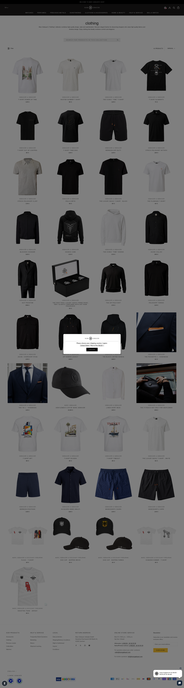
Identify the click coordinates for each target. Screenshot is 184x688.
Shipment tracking (35, 646)
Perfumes (41, 12)
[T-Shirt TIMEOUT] (113, 434)
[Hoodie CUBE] (70, 227)
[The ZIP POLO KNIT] (113, 278)
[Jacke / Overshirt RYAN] (28, 332)
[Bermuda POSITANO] (28, 485)
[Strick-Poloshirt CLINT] (28, 177)
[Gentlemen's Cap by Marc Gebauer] (70, 383)
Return (32, 643)
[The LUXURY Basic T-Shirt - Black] (113, 177)
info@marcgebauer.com (135, 656)
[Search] (174, 8)
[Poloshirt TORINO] (156, 278)
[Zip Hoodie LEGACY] (70, 332)
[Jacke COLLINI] (156, 227)
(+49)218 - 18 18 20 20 (136, 645)
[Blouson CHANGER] (28, 227)
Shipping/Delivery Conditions (61, 640)
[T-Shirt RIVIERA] (70, 434)
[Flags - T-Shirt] (28, 535)
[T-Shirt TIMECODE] (70, 126)
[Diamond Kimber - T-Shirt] (156, 535)
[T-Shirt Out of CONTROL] (28, 126)
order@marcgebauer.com (122, 652)
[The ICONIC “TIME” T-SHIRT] (113, 75)
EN (6, 7)
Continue (92, 349)
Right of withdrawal (58, 643)
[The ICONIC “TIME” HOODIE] (113, 227)
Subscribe (160, 650)
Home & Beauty (118, 12)
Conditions (56, 649)
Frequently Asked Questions (38, 637)
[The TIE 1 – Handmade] (28, 383)
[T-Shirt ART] (28, 434)
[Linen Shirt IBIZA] (113, 383)
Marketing (33, 640)
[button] (171, 48)
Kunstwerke (75, 12)
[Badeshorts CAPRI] (156, 485)
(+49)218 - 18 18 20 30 (129, 643)
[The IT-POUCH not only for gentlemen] (156, 383)
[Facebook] (76, 645)
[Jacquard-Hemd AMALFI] (70, 485)
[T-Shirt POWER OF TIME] (28, 75)
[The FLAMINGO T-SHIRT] (156, 177)
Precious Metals (58, 12)
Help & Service (136, 12)
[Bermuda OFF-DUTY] (113, 126)
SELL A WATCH (153, 12)
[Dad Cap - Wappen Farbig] (113, 535)
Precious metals (11, 643)
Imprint (55, 646)
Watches (29, 12)
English (11, 671)
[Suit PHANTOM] (28, 278)
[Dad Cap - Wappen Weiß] (70, 535)
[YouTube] (89, 645)
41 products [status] (158, 48)
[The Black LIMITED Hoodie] (113, 332)
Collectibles (9, 646)
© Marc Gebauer (15, 675)
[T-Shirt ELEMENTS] (156, 75)
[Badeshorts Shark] (113, 485)
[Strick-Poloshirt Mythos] (156, 126)
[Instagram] (85, 645)
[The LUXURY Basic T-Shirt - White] (156, 434)
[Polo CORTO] (70, 177)
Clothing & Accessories (96, 12)
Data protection (57, 637)
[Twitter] (80, 645)
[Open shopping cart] (178, 8)
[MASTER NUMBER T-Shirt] (70, 75)
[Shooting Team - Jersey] (28, 586)
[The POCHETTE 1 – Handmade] (156, 332)
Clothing (8, 640)
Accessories (10, 637)
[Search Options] (118, 40)
